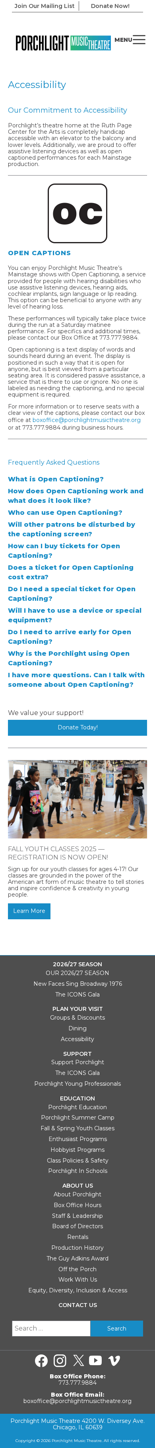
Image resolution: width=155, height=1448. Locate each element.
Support (77, 1054)
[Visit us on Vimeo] (114, 1360)
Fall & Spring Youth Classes (77, 1128)
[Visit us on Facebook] (41, 1360)
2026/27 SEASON (77, 964)
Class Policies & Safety (77, 1160)
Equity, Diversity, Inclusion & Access (77, 1290)
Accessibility (77, 1039)
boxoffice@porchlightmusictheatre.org (87, 420)
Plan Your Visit (77, 1009)
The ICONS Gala (77, 994)
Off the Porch (77, 1269)
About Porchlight (77, 1194)
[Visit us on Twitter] (78, 1360)
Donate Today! (78, 727)
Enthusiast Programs (77, 1139)
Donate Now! (110, 6)
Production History (77, 1247)
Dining (77, 1028)
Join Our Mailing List (45, 6)
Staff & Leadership (77, 1215)
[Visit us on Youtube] (95, 1360)
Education (77, 1098)
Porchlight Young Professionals (77, 1083)
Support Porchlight (77, 1062)
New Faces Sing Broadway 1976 (77, 983)
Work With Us (77, 1279)
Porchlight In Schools (77, 1170)
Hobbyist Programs (77, 1149)
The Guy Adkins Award (77, 1258)
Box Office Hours (77, 1205)
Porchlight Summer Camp (77, 1117)
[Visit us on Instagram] (60, 1360)
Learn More (29, 911)
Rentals (77, 1237)
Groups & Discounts (77, 1017)
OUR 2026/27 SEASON (77, 973)
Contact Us (77, 1305)
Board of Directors (77, 1226)
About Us (77, 1185)
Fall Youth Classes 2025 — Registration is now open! (58, 853)
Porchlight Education (77, 1107)
